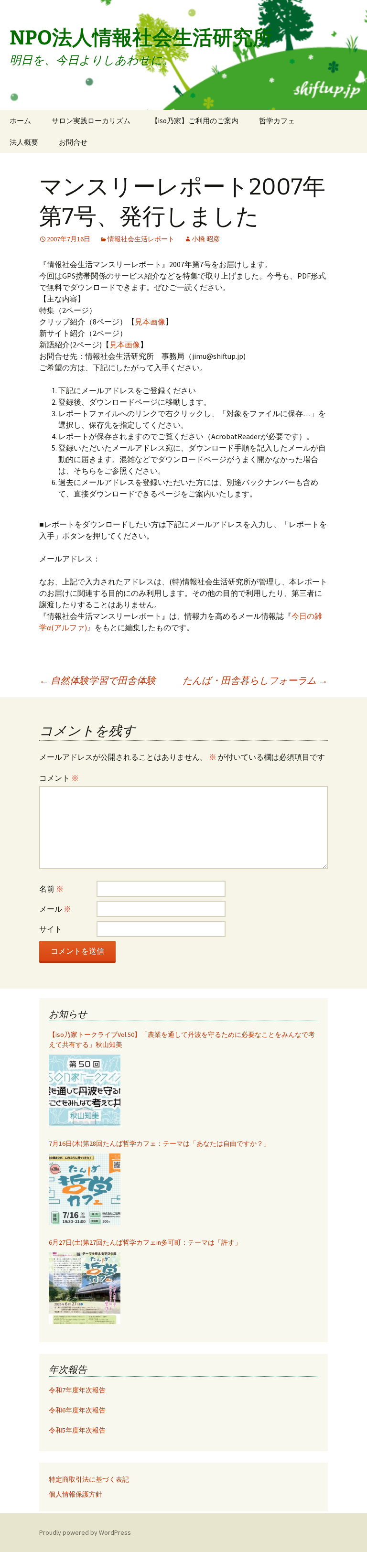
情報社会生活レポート (141, 239)
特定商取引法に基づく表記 (89, 1479)
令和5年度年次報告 (77, 1430)
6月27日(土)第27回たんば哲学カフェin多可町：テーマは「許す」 (145, 1242)
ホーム (20, 120)
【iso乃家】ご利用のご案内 (194, 120)
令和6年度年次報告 (77, 1410)
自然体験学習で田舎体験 (97, 680)
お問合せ (73, 142)
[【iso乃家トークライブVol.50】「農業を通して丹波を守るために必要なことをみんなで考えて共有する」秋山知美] (84, 1090)
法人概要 (24, 142)
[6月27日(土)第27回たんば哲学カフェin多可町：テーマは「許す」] (84, 1288)
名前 (51, 889)
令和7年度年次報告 (77, 1390)
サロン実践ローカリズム (91, 120)
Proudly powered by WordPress (85, 1532)
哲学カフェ (277, 120)
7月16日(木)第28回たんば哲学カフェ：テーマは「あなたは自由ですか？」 (159, 1143)
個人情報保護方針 (75, 1494)
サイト (50, 929)
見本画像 (150, 321)
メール (55, 909)
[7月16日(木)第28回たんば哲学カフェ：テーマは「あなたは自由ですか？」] (84, 1189)
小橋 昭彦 (206, 239)
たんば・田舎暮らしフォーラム (255, 680)
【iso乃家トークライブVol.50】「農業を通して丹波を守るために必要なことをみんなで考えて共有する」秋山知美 (182, 1039)
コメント (59, 778)
